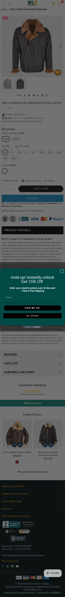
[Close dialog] (62, 271)
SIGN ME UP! (32, 308)
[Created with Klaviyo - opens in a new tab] (32, 327)
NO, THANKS (32, 316)
